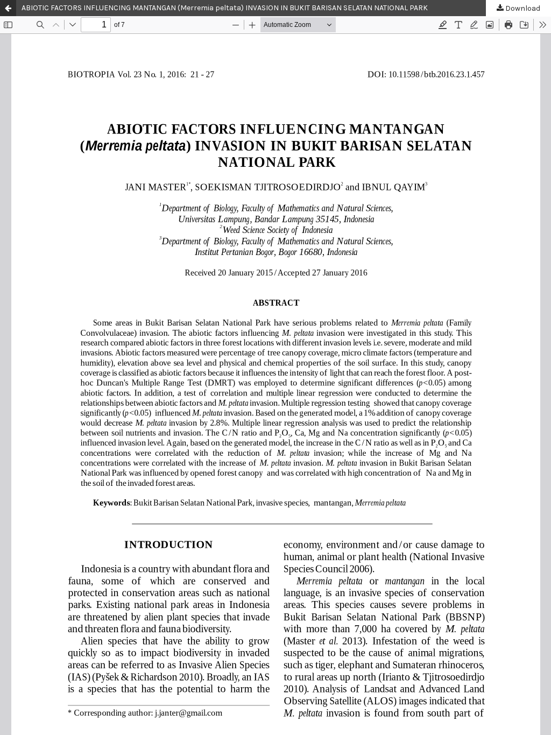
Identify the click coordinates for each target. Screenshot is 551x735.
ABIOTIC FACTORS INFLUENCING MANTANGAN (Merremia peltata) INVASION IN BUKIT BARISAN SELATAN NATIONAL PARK (225, 7)
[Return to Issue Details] (8, 8)
